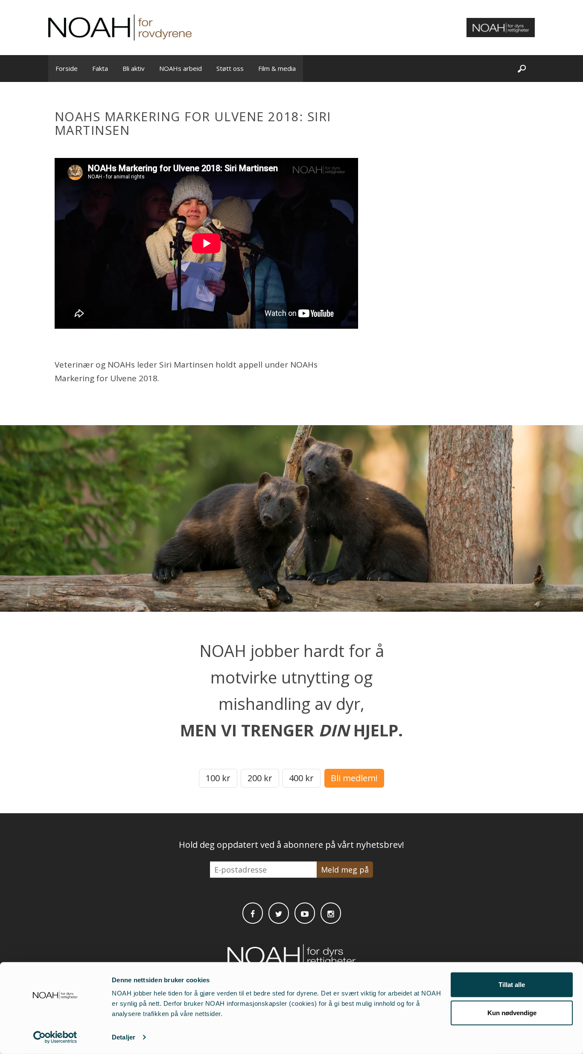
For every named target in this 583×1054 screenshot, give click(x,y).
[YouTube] (304, 913)
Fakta (100, 68)
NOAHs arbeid (180, 68)
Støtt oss (230, 68)
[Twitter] (278, 913)
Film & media (277, 68)
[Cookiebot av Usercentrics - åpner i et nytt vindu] (55, 1037)
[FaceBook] (252, 913)
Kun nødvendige (511, 1012)
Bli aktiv (133, 68)
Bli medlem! (354, 778)
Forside (66, 68)
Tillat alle (511, 984)
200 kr (260, 778)
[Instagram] (331, 913)
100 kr (218, 778)
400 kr (301, 778)
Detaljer (123, 1037)
